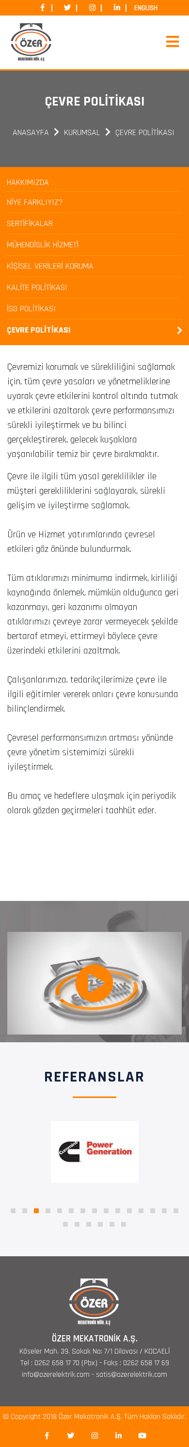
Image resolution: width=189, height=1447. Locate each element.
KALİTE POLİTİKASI (37, 287)
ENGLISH (146, 8)
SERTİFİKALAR (30, 223)
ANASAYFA (31, 132)
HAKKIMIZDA (28, 182)
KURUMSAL (82, 132)
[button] (13, 1211)
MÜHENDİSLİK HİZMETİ (43, 244)
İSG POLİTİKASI (31, 308)
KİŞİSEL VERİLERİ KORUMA (50, 266)
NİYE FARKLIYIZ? (35, 202)
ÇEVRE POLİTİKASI (144, 132)
